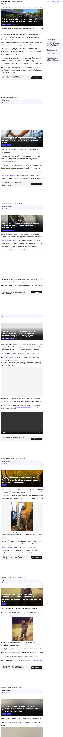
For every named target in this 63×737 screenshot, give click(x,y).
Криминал (16, 3)
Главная (2, 7)
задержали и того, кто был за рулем (23, 407)
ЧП (5, 3)
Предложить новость (55, 1)
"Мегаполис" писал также (6, 547)
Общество (10, 3)
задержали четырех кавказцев (35, 660)
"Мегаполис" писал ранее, (6, 57)
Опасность (22, 3)
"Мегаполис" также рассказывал (8, 175)
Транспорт (9, 24)
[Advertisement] (22, 87)
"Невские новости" (33, 39)
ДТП (2, 3)
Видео (27, 3)
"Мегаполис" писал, (10, 357)
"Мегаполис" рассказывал (6, 240)
